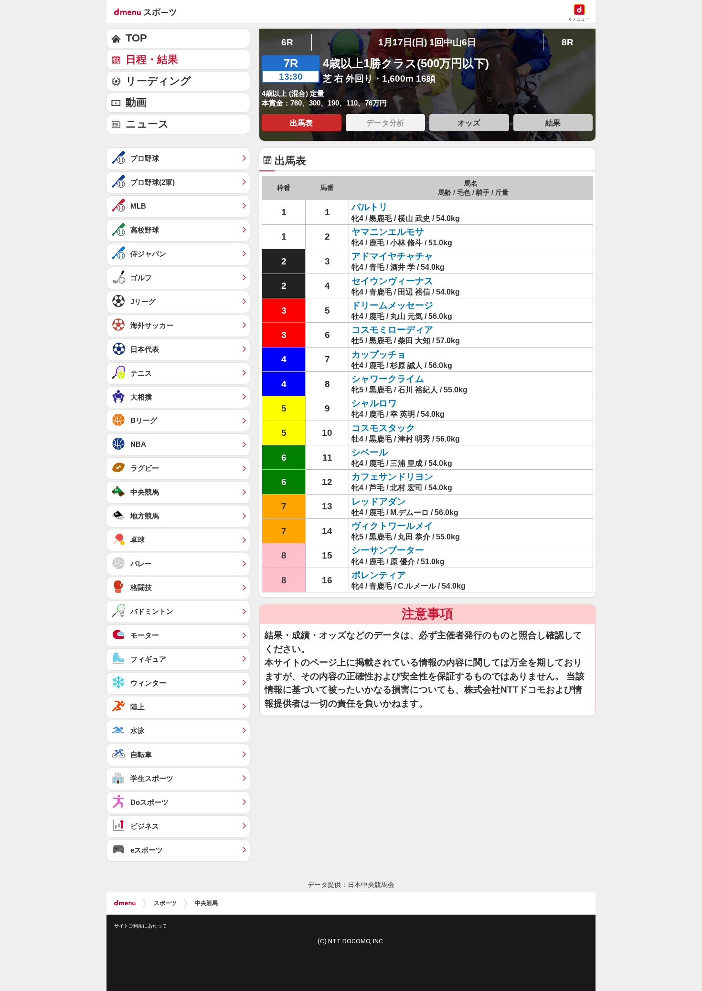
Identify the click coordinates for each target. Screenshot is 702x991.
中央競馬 (206, 903)
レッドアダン (378, 501)
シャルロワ (374, 403)
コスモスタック (383, 428)
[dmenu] (124, 903)
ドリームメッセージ (392, 305)
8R (568, 42)
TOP (136, 38)
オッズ (468, 122)
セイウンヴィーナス (392, 281)
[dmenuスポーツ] (148, 11)
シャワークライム (387, 379)
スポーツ (165, 903)
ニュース (147, 124)
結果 (553, 122)
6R (287, 42)
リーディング (158, 81)
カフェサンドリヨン (392, 477)
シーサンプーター (387, 550)
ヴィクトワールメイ (392, 526)
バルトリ (369, 207)
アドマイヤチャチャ (392, 256)
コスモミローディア (392, 330)
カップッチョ (378, 354)
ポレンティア (378, 575)
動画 (136, 102)
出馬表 (301, 122)
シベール (369, 452)
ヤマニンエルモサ (387, 232)
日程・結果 (152, 59)
